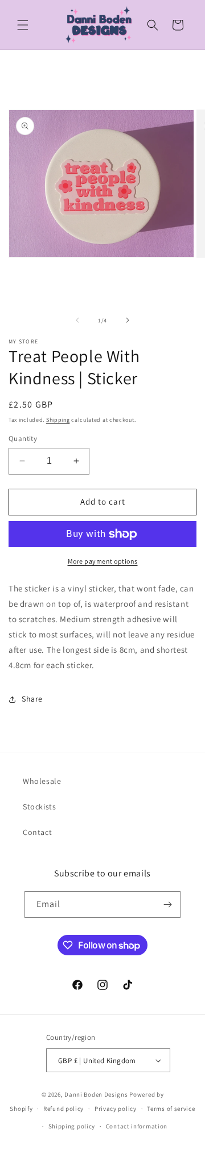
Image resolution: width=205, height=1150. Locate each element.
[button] (22, 24)
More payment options (103, 561)
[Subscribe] (167, 904)
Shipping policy (72, 1126)
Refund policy (63, 1109)
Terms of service (171, 1109)
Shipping (58, 419)
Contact (37, 832)
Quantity (23, 438)
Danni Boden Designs (96, 1094)
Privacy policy (116, 1109)
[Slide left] (77, 320)
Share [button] (32, 699)
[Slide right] (127, 320)
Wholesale (42, 781)
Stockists (39, 806)
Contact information (136, 1126)
